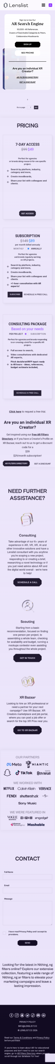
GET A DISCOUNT (27, 82)
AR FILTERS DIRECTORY (27, 77)
